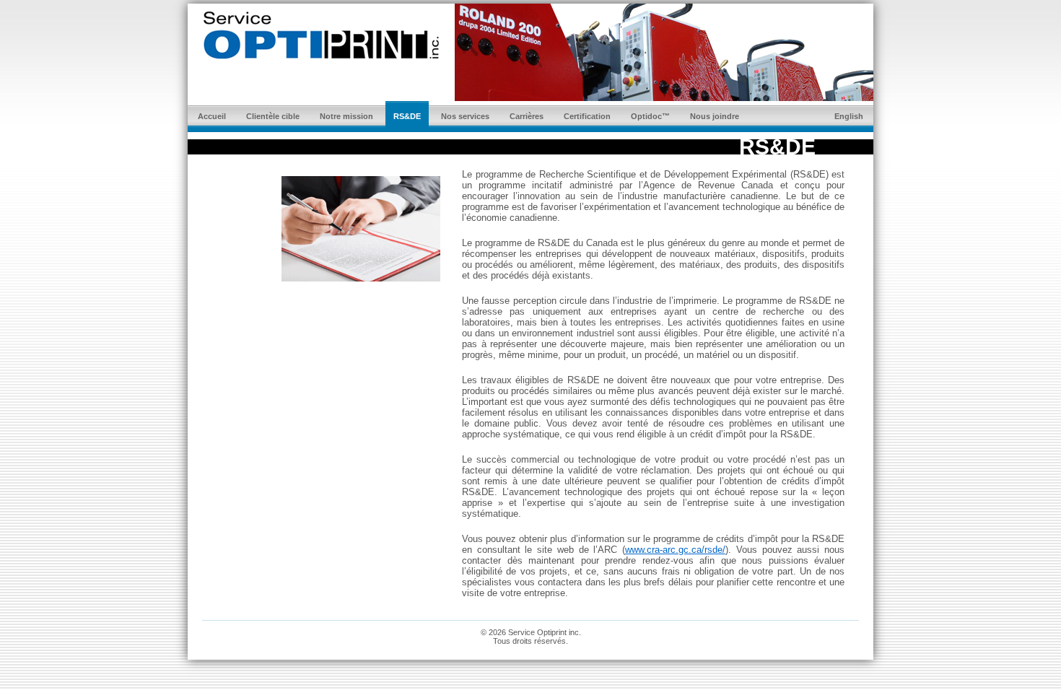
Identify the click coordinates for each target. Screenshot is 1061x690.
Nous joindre (714, 116)
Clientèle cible (273, 116)
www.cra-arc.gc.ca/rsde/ (675, 549)
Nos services (465, 116)
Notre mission (346, 116)
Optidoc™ (650, 116)
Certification (587, 116)
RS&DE (407, 116)
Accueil (212, 116)
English (848, 116)
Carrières (526, 116)
